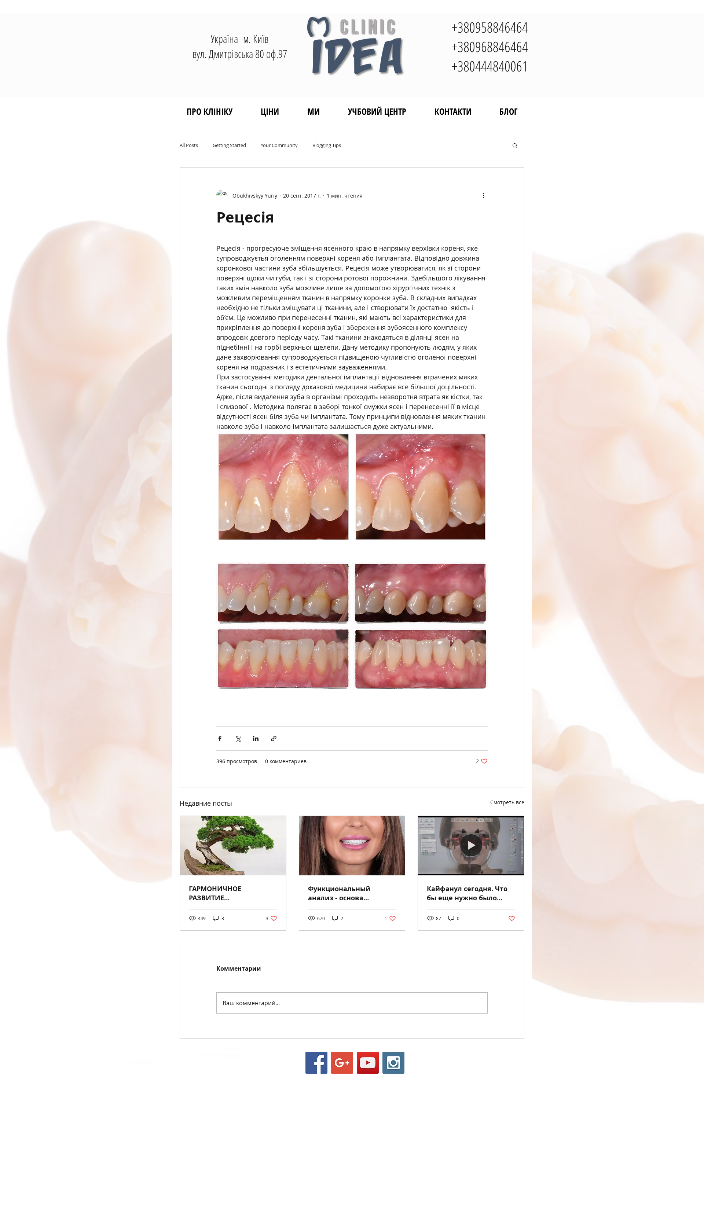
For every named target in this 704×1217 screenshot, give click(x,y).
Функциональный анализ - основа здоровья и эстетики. (345, 893)
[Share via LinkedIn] (255, 738)
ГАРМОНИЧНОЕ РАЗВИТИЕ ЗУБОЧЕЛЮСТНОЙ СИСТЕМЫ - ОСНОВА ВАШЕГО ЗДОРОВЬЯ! (223, 893)
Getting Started (229, 145)
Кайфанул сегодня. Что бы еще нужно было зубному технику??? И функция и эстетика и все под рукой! (467, 893)
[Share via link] (273, 738)
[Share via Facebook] (219, 738)
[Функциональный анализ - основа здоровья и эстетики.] (352, 845)
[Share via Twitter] (237, 738)
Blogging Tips (326, 145)
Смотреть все (507, 802)
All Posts (189, 145)
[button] (514, 145)
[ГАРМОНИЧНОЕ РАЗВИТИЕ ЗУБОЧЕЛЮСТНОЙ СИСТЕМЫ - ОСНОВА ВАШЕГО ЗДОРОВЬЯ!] (233, 845)
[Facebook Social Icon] (316, 1063)
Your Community (279, 145)
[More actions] (483, 195)
